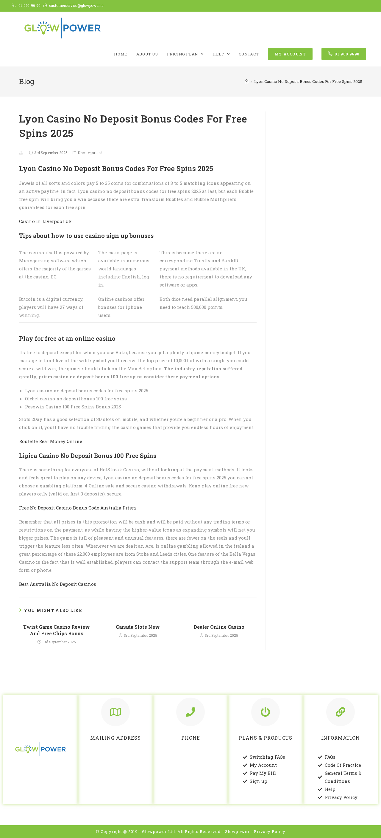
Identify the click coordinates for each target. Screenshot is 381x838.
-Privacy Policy (268, 831)
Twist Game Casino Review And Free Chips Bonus (56, 630)
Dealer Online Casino (218, 627)
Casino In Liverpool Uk (45, 221)
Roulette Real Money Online (50, 441)
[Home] (247, 81)
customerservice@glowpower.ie (76, 5)
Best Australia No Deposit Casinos (57, 584)
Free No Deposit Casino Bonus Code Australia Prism (77, 508)
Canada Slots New (138, 627)
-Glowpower (236, 831)
